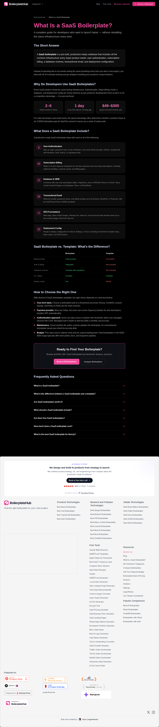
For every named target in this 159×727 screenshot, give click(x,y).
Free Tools (107, 4)
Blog (98, 4)
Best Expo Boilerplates (133, 515)
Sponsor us (128, 552)
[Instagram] (153, 712)
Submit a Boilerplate (145, 4)
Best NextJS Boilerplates (100, 530)
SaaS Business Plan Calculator (101, 614)
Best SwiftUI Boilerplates (133, 519)
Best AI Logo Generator (99, 634)
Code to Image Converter (99, 594)
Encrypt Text (94, 606)
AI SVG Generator (96, 602)
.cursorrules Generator (98, 582)
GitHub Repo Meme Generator (101, 622)
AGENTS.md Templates (98, 554)
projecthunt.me (49, 692)
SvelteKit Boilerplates (132, 613)
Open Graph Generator (98, 598)
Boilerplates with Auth (132, 621)
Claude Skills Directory (98, 550)
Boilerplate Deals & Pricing (134, 576)
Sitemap (126, 588)
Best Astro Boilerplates (66, 519)
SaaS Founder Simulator (99, 646)
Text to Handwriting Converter (101, 642)
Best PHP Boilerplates (99, 518)
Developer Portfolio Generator (102, 626)
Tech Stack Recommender (100, 590)
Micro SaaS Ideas (96, 630)
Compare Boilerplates (93, 362)
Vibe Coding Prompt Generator (102, 586)
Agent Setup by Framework (100, 558)
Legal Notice (128, 592)
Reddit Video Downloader (100, 658)
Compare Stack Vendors (99, 566)
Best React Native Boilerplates (136, 507)
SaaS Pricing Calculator (98, 610)
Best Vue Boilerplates (66, 511)
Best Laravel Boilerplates (100, 526)
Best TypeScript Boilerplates (68, 515)
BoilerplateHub (39, 17)
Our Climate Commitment (133, 596)
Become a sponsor (122, 4)
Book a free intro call (78, 480)
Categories (36, 4)
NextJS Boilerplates (131, 605)
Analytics (126, 584)
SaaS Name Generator (98, 638)
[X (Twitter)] (148, 712)
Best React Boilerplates (66, 507)
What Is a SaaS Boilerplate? (134, 560)
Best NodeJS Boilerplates (100, 514)
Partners (126, 580)
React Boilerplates (130, 609)
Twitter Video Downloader (100, 650)
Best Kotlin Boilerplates (133, 523)
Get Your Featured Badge (133, 572)
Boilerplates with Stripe (132, 617)
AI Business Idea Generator (100, 662)
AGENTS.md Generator (98, 578)
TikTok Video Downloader (100, 654)
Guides (92, 574)
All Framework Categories (133, 564)
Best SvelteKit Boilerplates (101, 538)
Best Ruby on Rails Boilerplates (103, 522)
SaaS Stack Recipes (97, 570)
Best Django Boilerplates (100, 510)
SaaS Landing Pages (97, 618)
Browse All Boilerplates (66, 362)
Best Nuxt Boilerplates (99, 534)
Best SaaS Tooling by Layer (100, 562)
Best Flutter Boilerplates (133, 511)
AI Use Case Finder (97, 666)
